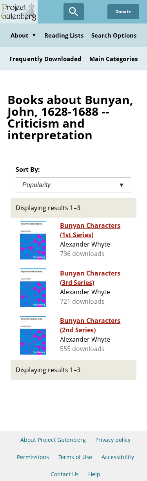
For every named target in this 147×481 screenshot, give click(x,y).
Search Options (114, 35)
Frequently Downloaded (45, 59)
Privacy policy (113, 439)
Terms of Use (75, 457)
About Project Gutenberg (53, 439)
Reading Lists (63, 35)
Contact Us (65, 474)
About (23, 35)
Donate (123, 11)
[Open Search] (74, 11)
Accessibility (118, 457)
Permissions (33, 457)
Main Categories (113, 59)
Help (94, 474)
